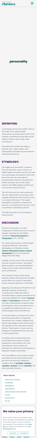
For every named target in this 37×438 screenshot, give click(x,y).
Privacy (12, 437)
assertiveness (9, 398)
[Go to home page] (9, 3)
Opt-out (26, 437)
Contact (4, 437)
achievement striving (12, 380)
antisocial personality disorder (15, 392)
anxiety (7, 395)
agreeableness (10, 389)
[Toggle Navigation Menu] (32, 3)
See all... (8, 401)
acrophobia (9, 383)
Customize (12, 433)
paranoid (14, 366)
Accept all (24, 433)
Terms (19, 437)
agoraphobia (9, 386)
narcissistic (20, 363)
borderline (28, 366)
